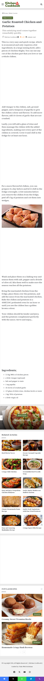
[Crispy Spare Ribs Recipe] (32, 520)
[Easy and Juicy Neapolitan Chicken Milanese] (11, 482)
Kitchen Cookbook (11, 37)
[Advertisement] (22, 83)
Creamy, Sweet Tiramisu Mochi (16, 619)
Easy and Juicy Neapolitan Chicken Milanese (11, 491)
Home (6, 13)
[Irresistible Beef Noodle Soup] (32, 464)
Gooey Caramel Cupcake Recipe (32, 454)
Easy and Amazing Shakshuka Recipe (8, 529)
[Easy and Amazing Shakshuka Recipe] (11, 520)
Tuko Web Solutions (26, 666)
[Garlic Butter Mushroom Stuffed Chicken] (32, 482)
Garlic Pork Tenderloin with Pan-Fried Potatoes (31, 510)
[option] (22, 418)
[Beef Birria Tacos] (11, 445)
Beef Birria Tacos (8, 453)
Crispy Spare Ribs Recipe (32, 528)
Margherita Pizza (22, 420)
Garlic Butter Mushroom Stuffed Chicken (32, 491)
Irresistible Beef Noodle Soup (31, 473)
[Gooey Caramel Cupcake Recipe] (32, 445)
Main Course (13, 13)
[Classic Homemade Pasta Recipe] (11, 501)
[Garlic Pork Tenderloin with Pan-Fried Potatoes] (32, 501)
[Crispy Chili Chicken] (11, 464)
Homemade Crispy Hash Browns (17, 647)
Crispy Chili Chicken (9, 472)
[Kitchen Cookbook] (12, 4)
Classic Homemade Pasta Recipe (11, 510)
